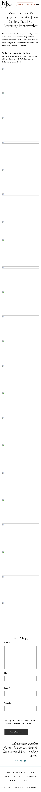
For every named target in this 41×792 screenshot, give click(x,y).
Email (6, 688)
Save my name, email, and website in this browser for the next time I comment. (20, 722)
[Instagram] (20, 761)
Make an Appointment (16, 773)
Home (32, 773)
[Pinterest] (25, 761)
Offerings (31, 776)
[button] (37, 4)
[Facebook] (16, 761)
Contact (27, 780)
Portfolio (14, 780)
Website (7, 703)
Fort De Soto (21, 59)
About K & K (10, 776)
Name (6, 673)
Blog (21, 776)
